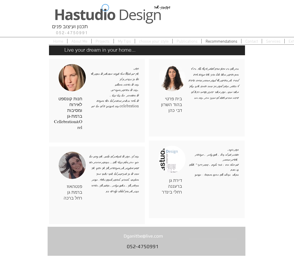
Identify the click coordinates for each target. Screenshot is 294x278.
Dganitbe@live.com (143, 236)
